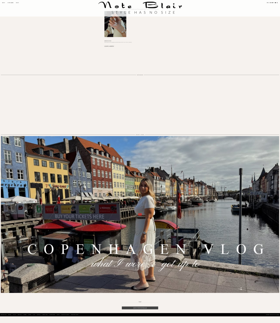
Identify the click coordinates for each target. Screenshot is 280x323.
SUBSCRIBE (10, 2)
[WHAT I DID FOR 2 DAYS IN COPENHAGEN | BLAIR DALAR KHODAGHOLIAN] (140, 214)
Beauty (20, 314)
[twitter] (267, 2)
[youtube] (272, 2)
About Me (45, 314)
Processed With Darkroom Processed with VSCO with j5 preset (118, 41)
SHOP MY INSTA (65, 314)
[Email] (275, 2)
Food (29, 314)
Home (25, 314)
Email (140, 301)
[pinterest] (270, 2)
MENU (3, 2)
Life (34, 314)
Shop (17, 2)
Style (14, 314)
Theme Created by (272, 314)
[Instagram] (29, 104)
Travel (39, 314)
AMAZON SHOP (74, 314)
